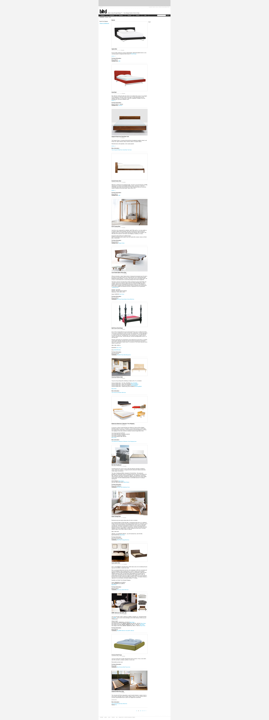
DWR (115, 617)
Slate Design (133, 53)
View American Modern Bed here (119, 392)
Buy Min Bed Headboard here (123, 487)
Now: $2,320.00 (138, 386)
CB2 (119, 61)
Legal (109, 717)
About (105, 717)
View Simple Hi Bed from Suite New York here (122, 149)
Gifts (145, 15)
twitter (125, 717)
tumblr (133, 717)
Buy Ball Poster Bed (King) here (124, 354)
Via (116, 704)
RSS (117, 717)
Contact (113, 717)
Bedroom (106, 17)
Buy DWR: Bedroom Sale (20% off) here (125, 630)
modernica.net (115, 287)
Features (137, 15)
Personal (129, 15)
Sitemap (101, 717)
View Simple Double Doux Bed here (119, 703)
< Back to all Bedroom (104, 23)
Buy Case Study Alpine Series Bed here (125, 299)
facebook (130, 717)
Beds (110, 17)
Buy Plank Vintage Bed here (123, 539)
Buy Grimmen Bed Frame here (123, 667)
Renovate (121, 15)
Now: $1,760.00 (134, 383)
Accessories (112, 15)
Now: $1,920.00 (135, 384)
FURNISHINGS (102, 17)
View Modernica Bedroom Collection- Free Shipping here (124, 441)
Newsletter (121, 717)
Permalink (122, 50)
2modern (120, 105)
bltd (103, 11)
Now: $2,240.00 (134, 385)
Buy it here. (121, 294)
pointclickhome (116, 349)
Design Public (121, 243)
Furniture (102, 15)
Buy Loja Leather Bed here (122, 589)
